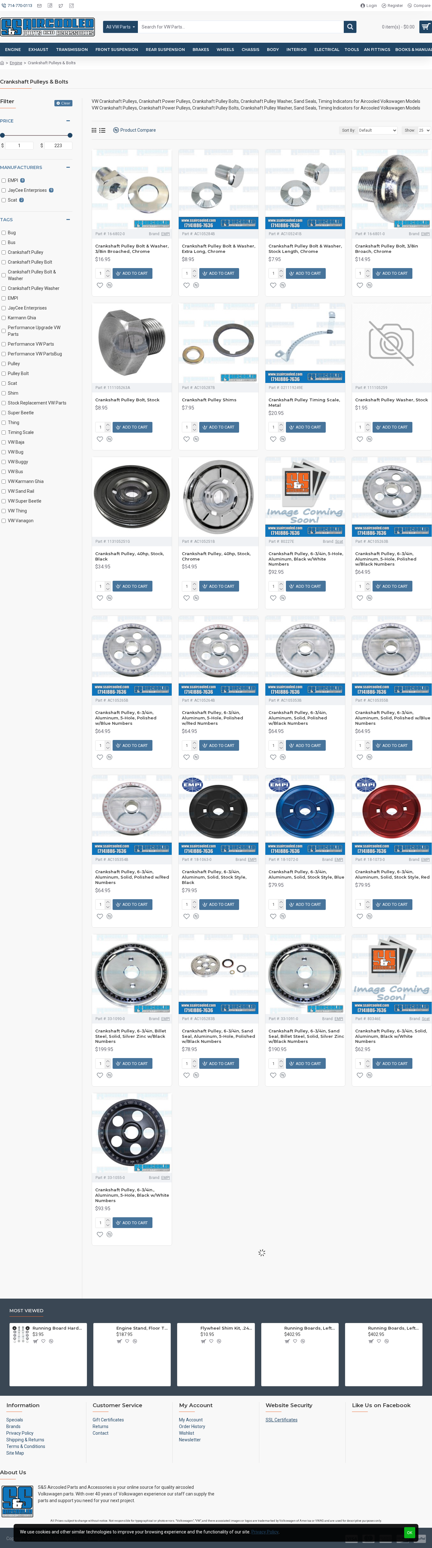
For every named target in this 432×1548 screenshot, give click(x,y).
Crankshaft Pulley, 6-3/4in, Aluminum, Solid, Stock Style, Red (392, 874)
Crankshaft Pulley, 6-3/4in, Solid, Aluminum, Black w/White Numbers (391, 1036)
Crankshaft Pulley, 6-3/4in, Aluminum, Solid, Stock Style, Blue (306, 874)
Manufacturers (21, 167)
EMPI (165, 234)
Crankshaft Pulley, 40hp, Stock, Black (129, 556)
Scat (339, 541)
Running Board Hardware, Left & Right (58, 1328)
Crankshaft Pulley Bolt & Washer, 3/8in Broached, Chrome (132, 248)
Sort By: (348, 130)
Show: (410, 130)
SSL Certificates (282, 1419)
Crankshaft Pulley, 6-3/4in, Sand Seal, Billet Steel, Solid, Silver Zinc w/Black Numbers (306, 1036)
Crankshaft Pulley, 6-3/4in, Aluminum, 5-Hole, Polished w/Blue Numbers (126, 718)
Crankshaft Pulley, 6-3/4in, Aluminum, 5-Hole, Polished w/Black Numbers (386, 559)
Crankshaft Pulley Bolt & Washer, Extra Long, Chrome (218, 248)
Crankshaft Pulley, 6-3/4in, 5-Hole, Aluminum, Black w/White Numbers (305, 559)
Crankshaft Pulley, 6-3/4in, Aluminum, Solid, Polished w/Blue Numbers (392, 718)
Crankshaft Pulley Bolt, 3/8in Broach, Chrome (386, 248)
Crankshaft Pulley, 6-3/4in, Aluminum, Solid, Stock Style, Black (214, 877)
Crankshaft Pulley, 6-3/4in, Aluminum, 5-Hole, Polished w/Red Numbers (212, 718)
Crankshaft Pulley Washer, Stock (391, 399)
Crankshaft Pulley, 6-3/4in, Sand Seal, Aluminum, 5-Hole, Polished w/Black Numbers (218, 1036)
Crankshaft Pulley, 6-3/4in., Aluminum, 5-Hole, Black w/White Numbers (132, 1195)
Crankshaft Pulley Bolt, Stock (127, 399)
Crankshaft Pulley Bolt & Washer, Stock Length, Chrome (305, 248)
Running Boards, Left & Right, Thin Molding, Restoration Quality (394, 1328)
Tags (6, 219)
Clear (66, 103)
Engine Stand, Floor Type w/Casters (142, 1328)
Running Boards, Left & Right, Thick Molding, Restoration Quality (310, 1328)
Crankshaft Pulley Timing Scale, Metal (304, 402)
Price (7, 121)
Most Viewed (26, 1310)
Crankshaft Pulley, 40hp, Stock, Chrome (216, 556)
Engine (16, 62)
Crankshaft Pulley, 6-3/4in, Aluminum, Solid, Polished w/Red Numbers (132, 877)
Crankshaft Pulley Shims (209, 399)
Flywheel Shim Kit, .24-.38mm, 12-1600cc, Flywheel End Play (226, 1328)
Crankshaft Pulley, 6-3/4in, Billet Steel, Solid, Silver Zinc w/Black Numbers (130, 1036)
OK (409, 1532)
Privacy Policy (265, 1531)
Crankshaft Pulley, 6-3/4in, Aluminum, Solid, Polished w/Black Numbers (297, 718)
